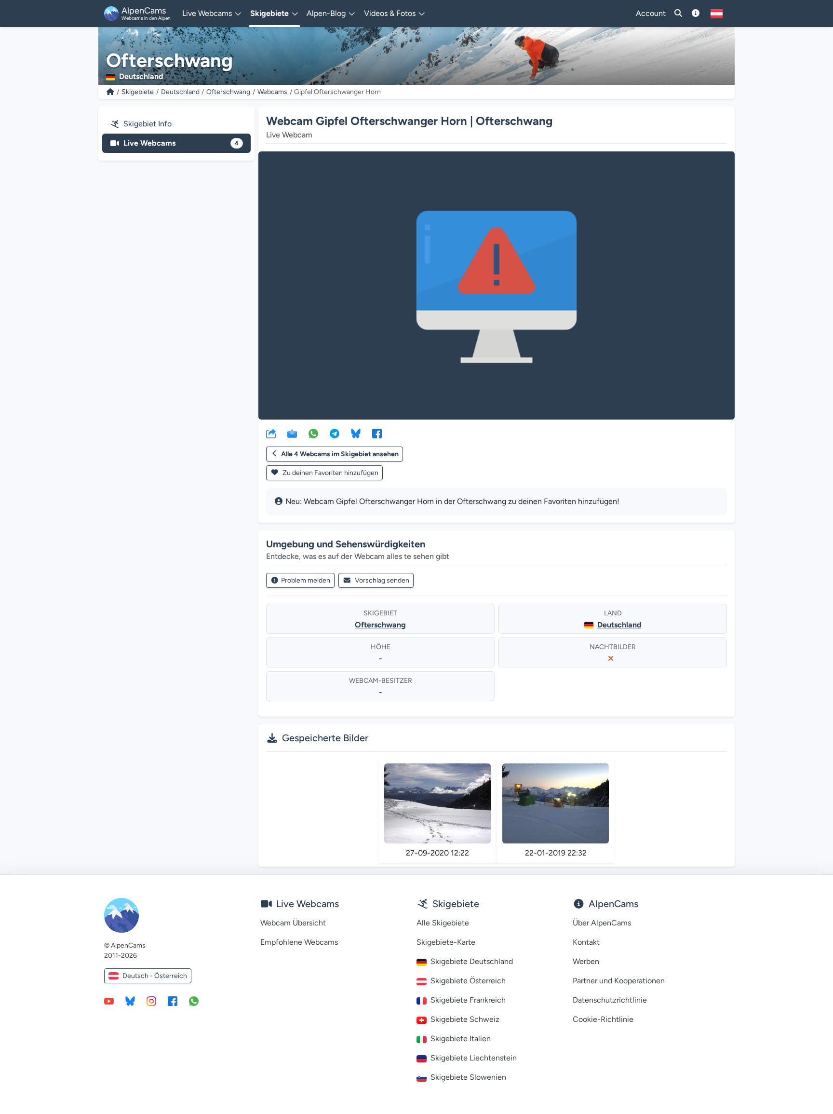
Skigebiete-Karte (445, 942)
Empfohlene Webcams (299, 942)
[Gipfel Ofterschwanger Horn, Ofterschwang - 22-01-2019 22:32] (555, 803)
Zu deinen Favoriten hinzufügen (329, 473)
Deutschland (180, 92)
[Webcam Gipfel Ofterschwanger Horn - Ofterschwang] (496, 285)
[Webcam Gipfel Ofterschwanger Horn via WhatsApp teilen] (313, 433)
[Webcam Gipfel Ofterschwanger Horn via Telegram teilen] (334, 433)
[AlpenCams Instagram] (151, 1000)
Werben (586, 961)
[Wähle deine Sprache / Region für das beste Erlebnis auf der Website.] (716, 13)
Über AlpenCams (602, 922)
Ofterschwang (228, 92)
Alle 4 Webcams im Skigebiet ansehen (340, 454)
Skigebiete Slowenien (468, 1077)
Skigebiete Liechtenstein (473, 1057)
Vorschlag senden (382, 580)
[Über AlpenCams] (695, 13)
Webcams (272, 92)
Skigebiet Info (147, 123)
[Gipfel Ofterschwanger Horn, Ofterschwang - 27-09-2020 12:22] (437, 803)
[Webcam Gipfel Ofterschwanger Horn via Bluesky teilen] (356, 433)
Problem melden (305, 580)
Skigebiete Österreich (468, 980)
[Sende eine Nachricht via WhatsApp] (194, 1000)
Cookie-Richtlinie (603, 1019)
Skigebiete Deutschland (471, 961)
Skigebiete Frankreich (468, 1000)
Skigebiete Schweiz (464, 1019)
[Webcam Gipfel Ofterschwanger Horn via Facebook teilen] (377, 433)
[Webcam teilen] (271, 433)
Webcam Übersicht (293, 922)
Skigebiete (137, 92)
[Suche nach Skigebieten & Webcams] (678, 13)
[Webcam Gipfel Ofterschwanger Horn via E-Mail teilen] (292, 433)
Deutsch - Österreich (154, 976)
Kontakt (586, 942)
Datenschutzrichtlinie (610, 1000)
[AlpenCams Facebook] (172, 1000)
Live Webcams (181, 143)
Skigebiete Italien (460, 1038)
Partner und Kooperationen (619, 980)
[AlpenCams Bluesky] (130, 1000)
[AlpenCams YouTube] (109, 1000)
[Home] (110, 92)
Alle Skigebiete (442, 922)
